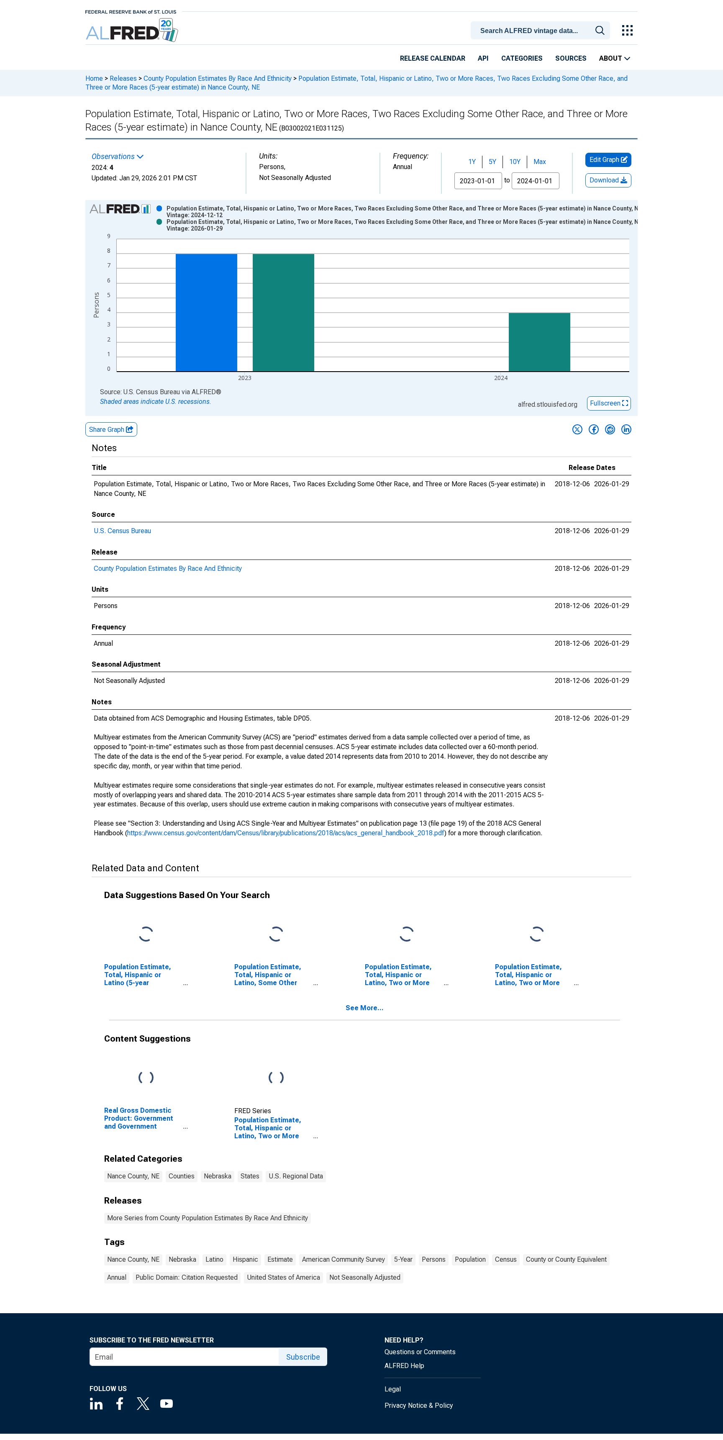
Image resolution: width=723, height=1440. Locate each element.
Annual (116, 1277)
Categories (522, 58)
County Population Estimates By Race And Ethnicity (218, 78)
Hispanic (245, 1259)
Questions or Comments (420, 1352)
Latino (214, 1259)
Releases (123, 78)
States (250, 1176)
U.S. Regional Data (296, 1176)
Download (605, 180)
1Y (472, 162)
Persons (434, 1259)
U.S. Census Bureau (122, 531)
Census (506, 1259)
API (483, 58)
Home (94, 78)
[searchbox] (542, 31)
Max (539, 162)
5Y (492, 162)
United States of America (283, 1277)
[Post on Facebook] (594, 429)
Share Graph (107, 430)
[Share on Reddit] (610, 429)
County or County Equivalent (566, 1259)
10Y (514, 162)
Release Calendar (432, 58)
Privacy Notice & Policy (419, 1405)
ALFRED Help (404, 1366)
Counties (182, 1176)
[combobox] (542, 29)
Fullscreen (606, 403)
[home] (132, 30)
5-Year (403, 1259)
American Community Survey (343, 1259)
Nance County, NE (133, 1176)
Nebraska (217, 1176)
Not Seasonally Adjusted (364, 1277)
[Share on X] (577, 429)
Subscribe (303, 1357)
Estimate (280, 1259)
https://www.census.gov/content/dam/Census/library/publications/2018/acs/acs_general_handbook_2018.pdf (285, 833)
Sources (571, 58)
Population (470, 1259)
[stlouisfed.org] (130, 11)
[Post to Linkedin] (626, 429)
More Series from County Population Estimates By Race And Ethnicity (207, 1218)
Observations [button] (114, 156)
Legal (393, 1389)
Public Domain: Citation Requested (187, 1277)
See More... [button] (365, 1008)
